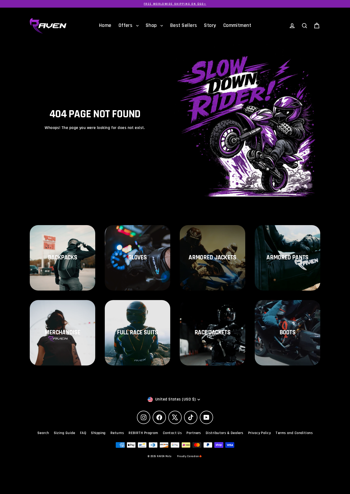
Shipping (98, 432)
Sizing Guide (64, 432)
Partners (193, 432)
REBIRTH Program (143, 432)
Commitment (237, 25)
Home (105, 25)
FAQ (83, 432)
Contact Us (172, 432)
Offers (126, 25)
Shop (152, 25)
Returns (117, 432)
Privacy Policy (259, 432)
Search (43, 432)
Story (210, 25)
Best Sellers (183, 25)
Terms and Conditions (294, 432)
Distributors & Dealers (224, 432)
